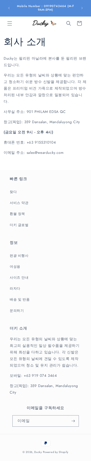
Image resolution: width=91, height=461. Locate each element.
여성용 (15, 266)
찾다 (13, 191)
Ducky (38, 452)
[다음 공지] (82, 8)
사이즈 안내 (19, 277)
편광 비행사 (19, 255)
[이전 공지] (9, 8)
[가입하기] (73, 421)
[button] (9, 23)
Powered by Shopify (56, 452)
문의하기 (17, 310)
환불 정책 (17, 213)
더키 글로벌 (19, 224)
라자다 (15, 288)
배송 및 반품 (20, 299)
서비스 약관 (19, 202)
